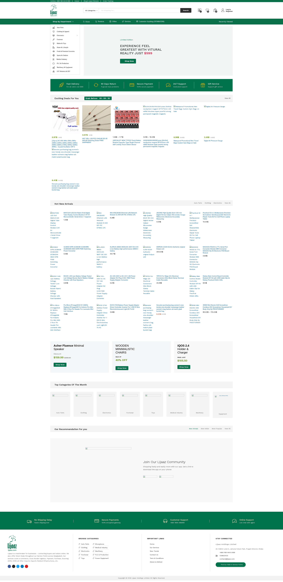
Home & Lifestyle (62, 47)
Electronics (218, 203)
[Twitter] (18, 566)
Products (101, 21)
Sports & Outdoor (62, 55)
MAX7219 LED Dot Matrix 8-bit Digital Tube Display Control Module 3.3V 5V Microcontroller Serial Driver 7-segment (77, 215)
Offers (114, 21)
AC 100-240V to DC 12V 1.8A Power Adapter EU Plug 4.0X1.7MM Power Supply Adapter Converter (122, 278)
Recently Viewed (226, 22)
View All (227, 98)
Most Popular (217, 428)
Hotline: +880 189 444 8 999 (60, 1)
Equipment (223, 414)
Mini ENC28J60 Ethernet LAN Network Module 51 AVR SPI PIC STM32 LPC (123, 214)
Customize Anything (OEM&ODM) (151, 21)
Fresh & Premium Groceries (66, 51)
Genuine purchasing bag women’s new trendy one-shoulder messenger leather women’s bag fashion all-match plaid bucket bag (66, 187)
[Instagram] (13, 566)
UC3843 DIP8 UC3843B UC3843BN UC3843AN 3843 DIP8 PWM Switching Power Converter (77, 249)
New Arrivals (193, 428)
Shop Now (129, 61)
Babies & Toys (61, 43)
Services (128, 21)
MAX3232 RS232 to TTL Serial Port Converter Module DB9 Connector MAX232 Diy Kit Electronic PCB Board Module (216, 250)
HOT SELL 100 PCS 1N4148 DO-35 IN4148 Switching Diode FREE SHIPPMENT (94, 140)
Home (87, 22)
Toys (153, 413)
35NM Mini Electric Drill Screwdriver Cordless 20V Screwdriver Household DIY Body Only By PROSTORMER (217, 307)
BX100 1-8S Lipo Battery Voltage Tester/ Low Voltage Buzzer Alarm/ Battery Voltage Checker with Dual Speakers (78, 278)
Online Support (246, 520)
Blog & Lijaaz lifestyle (91, 1)
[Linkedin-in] (22, 566)
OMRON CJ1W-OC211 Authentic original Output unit (170, 248)
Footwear (60, 39)
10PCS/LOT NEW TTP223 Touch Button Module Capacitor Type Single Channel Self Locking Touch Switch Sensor (127, 142)
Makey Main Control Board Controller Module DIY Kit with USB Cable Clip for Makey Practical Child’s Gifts (216, 278)
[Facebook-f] (9, 566)
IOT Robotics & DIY (63, 71)
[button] (91, 130)
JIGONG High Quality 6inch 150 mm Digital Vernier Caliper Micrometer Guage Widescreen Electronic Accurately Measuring (170, 216)
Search (186, 10)
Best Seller (205, 428)
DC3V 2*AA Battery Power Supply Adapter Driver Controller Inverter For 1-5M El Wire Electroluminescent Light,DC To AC (125, 307)
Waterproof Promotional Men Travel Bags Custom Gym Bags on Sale (186, 142)
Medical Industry (61, 59)
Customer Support (179, 520)
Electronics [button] (60, 35)
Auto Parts (60, 27)
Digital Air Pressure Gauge (213, 141)
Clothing (208, 203)
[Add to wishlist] (66, 132)
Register (229, 11)
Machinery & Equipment (64, 67)
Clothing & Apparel (63, 31)
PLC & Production (63, 63)
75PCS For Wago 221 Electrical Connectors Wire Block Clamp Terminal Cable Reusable (170, 278)
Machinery (199, 413)
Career (77, 1)
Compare (71, 132)
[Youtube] (26, 566)
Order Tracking (108, 1)
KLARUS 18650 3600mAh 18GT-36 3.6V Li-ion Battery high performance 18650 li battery (124, 249)
